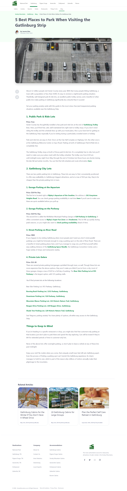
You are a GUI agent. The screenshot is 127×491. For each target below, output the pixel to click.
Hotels (36, 9)
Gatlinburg (34, 3)
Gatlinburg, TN (16, 454)
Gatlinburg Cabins (55, 450)
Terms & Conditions (44, 488)
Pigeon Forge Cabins (56, 454)
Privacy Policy (53, 488)
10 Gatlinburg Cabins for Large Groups (62, 413)
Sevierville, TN (16, 463)
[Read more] (33, 397)
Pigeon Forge (43, 3)
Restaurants (44, 9)
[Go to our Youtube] (94, 460)
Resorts (30, 9)
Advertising (36, 463)
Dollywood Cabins (55, 467)
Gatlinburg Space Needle (57, 247)
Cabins (16, 9)
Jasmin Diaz (26, 31)
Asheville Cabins (55, 471)
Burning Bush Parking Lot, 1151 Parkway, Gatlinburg (47, 291)
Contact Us (36, 454)
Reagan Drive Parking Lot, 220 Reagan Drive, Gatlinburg (48, 306)
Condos (23, 9)
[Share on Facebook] (17, 92)
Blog (62, 9)
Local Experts (37, 467)
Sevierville (53, 3)
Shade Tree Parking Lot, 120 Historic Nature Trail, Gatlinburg (50, 311)
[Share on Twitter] (17, 97)
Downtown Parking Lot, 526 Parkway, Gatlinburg (45, 296)
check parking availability (67, 222)
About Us (36, 450)
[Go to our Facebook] (84, 460)
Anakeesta (73, 219)
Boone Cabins (54, 475)
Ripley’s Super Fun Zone (56, 219)
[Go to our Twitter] (89, 460)
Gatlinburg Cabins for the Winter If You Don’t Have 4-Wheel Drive (32, 415)
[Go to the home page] (14, 3)
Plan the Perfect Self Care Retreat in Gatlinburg (94, 413)
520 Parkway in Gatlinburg (85, 216)
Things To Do (54, 9)
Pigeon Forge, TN (17, 458)
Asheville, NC (16, 471)
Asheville (70, 3)
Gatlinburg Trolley (91, 125)
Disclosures (61, 488)
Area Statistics (37, 458)
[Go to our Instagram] (100, 460)
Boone (77, 3)
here (90, 161)
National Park (24, 3)
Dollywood (62, 3)
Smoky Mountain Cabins (57, 458)
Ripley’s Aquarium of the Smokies (61, 195)
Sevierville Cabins (55, 463)
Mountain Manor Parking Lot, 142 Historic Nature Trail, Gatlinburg (52, 301)
